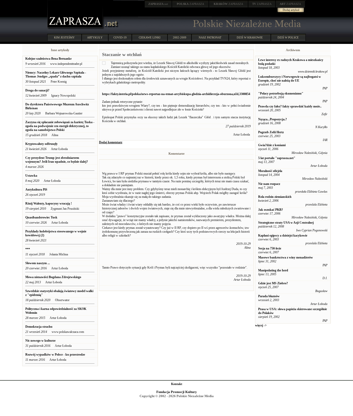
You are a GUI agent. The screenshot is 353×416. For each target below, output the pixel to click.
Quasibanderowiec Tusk (41, 217)
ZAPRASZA (190, 3)
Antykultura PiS (36, 189)
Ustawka (31, 175)
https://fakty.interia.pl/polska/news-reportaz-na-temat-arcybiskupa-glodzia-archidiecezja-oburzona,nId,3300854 (176, 94)
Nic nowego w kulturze (40, 340)
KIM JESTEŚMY (64, 37)
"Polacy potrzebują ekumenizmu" (280, 93)
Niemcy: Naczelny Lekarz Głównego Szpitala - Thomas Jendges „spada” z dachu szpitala (55, 74)
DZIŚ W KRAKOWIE (250, 37)
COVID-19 (120, 37)
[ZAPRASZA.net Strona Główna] (75, 28)
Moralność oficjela (270, 171)
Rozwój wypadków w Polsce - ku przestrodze (55, 354)
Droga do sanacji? (37, 90)
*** (27, 249)
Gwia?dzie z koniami (272, 145)
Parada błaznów (269, 296)
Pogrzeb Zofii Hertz (271, 132)
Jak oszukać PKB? (270, 209)
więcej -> (261, 325)
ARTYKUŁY (95, 37)
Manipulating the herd (273, 270)
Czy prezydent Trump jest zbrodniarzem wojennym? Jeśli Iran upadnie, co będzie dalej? (57, 159)
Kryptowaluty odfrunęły (41, 144)
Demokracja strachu (38, 326)
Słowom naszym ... (37, 263)
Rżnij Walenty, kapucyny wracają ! (48, 203)
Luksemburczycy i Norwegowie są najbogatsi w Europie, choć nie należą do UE (289, 78)
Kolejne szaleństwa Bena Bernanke (48, 58)
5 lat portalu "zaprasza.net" (276, 158)
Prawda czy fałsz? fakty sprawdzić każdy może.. (289, 106)
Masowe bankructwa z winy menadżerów (285, 257)
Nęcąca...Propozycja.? (272, 119)
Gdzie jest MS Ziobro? (273, 283)
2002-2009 (179, 37)
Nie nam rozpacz (269, 184)
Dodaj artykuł (291, 9)
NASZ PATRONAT (210, 37)
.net (158, 3)
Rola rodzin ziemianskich (274, 197)
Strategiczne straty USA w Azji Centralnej (286, 222)
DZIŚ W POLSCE (288, 37)
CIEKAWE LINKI (149, 37)
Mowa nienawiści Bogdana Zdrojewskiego (53, 277)
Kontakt (176, 384)
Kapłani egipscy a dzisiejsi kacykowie (282, 235)
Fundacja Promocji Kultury (176, 392)
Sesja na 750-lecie (269, 248)
